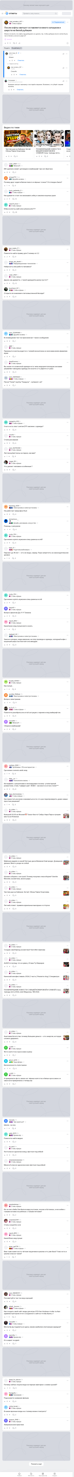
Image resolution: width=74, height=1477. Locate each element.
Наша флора (17, 1062)
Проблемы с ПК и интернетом (23, 767)
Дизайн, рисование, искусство (24, 523)
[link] (18, 144)
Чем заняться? (18, 1122)
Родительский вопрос (21, 550)
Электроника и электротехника (25, 508)
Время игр (17, 1135)
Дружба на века (18, 179)
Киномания (17, 1395)
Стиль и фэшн (16, 23)
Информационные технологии (24, 263)
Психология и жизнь (20, 780)
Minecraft (16, 166)
